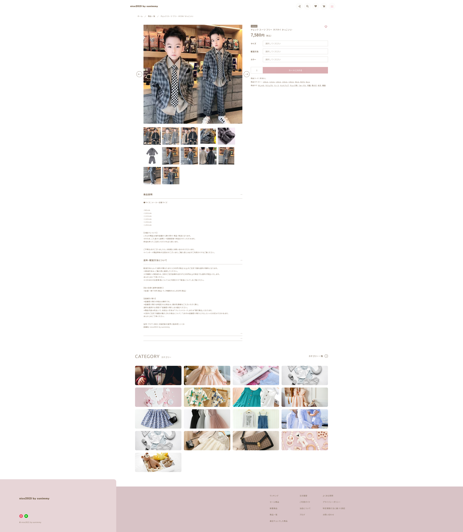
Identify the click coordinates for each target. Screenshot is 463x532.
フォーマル (302, 85)
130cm (284, 82)
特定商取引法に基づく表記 (334, 508)
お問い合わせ (328, 514)
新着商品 (273, 508)
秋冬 (319, 85)
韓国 (324, 85)
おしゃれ (261, 85)
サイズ (253, 43)
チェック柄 (293, 85)
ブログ (302, 514)
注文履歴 (303, 495)
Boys (308, 82)
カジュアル (269, 85)
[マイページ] (299, 6)
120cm (278, 82)
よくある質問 (328, 495)
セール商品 (274, 502)
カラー (253, 59)
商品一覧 (273, 514)
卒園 (309, 85)
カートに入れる (295, 70)
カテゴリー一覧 (316, 356)
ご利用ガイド (305, 502)
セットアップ (284, 85)
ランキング (274, 495)
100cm (265, 82)
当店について (305, 508)
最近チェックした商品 (279, 521)
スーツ (276, 85)
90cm (297, 82)
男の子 (314, 85)
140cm (291, 82)
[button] (139, 74)
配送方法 (255, 51)
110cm (272, 82)
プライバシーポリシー (332, 502)
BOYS (302, 82)
